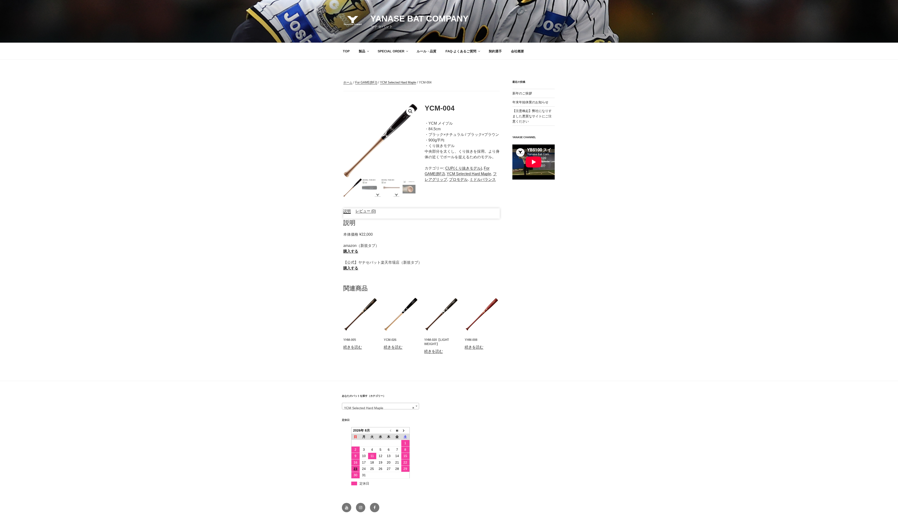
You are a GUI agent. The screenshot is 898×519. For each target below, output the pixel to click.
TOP (346, 51)
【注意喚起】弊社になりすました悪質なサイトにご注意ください (532, 116)
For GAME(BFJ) (366, 82)
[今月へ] (397, 430)
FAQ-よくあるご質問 (460, 51)
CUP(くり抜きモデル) (463, 168)
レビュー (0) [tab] (365, 211)
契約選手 (495, 51)
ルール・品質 (426, 51)
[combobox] (380, 406)
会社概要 (517, 51)
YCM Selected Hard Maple (398, 82)
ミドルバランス (483, 179)
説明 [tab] (347, 211)
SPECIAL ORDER (391, 51)
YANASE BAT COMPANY (419, 18)
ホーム (347, 82)
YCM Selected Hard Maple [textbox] (379, 408)
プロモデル (458, 179)
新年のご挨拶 (522, 93)
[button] (410, 111)
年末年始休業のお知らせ (530, 102)
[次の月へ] (405, 430)
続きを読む (352, 347)
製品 (362, 51)
